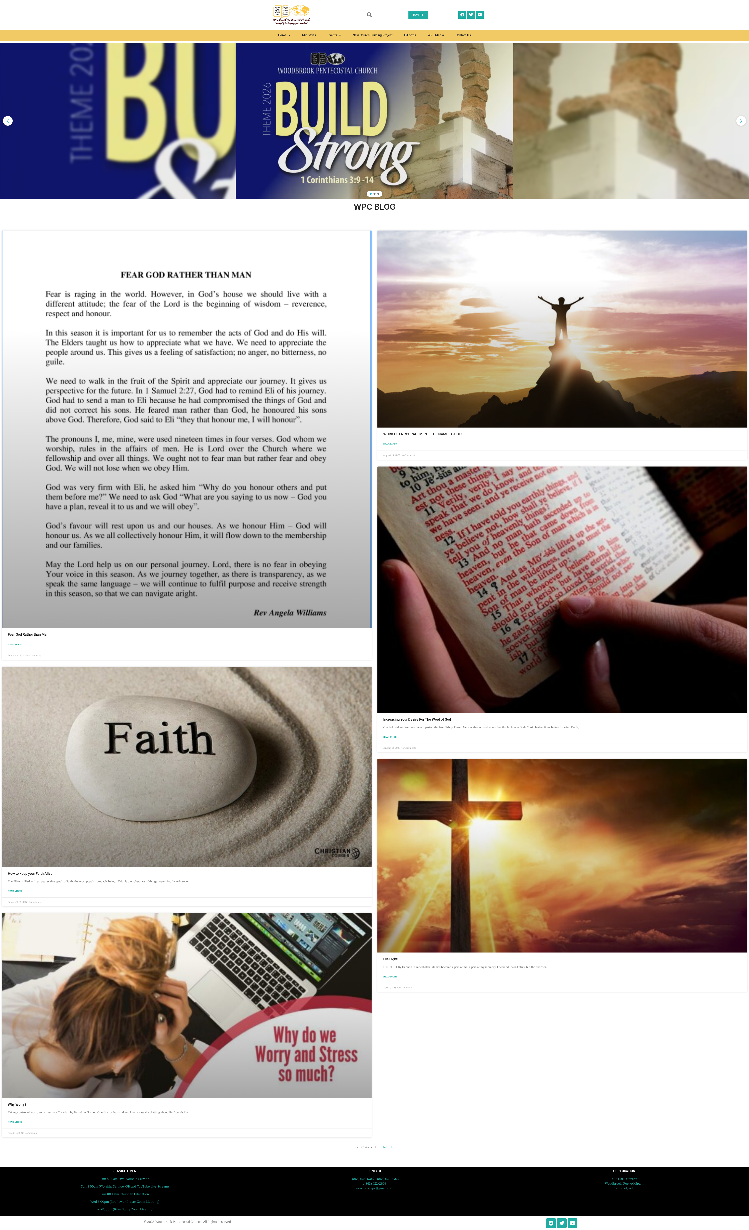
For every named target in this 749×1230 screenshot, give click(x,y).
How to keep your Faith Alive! (30, 873)
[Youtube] (480, 15)
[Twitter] (471, 15)
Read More (15, 644)
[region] (374, 121)
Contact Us (463, 35)
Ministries (309, 35)
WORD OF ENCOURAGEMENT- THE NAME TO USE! (422, 434)
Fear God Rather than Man (28, 634)
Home (282, 35)
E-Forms (410, 35)
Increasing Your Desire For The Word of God (417, 719)
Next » (387, 1147)
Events (332, 35)
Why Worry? (17, 1104)
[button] (369, 15)
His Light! (390, 959)
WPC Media (436, 35)
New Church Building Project (372, 35)
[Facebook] (462, 15)
